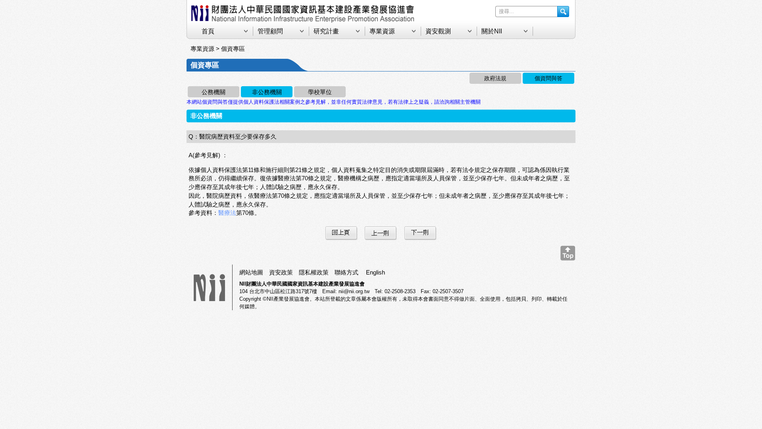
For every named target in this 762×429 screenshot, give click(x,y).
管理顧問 (270, 31)
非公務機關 (267, 92)
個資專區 (233, 48)
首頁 (208, 31)
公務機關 (213, 92)
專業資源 (382, 31)
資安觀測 (438, 31)
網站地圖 (251, 272)
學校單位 (320, 92)
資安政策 (281, 272)
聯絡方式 (346, 272)
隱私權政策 (314, 272)
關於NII (491, 31)
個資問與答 (548, 78)
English (375, 272)
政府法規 (495, 78)
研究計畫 (326, 31)
